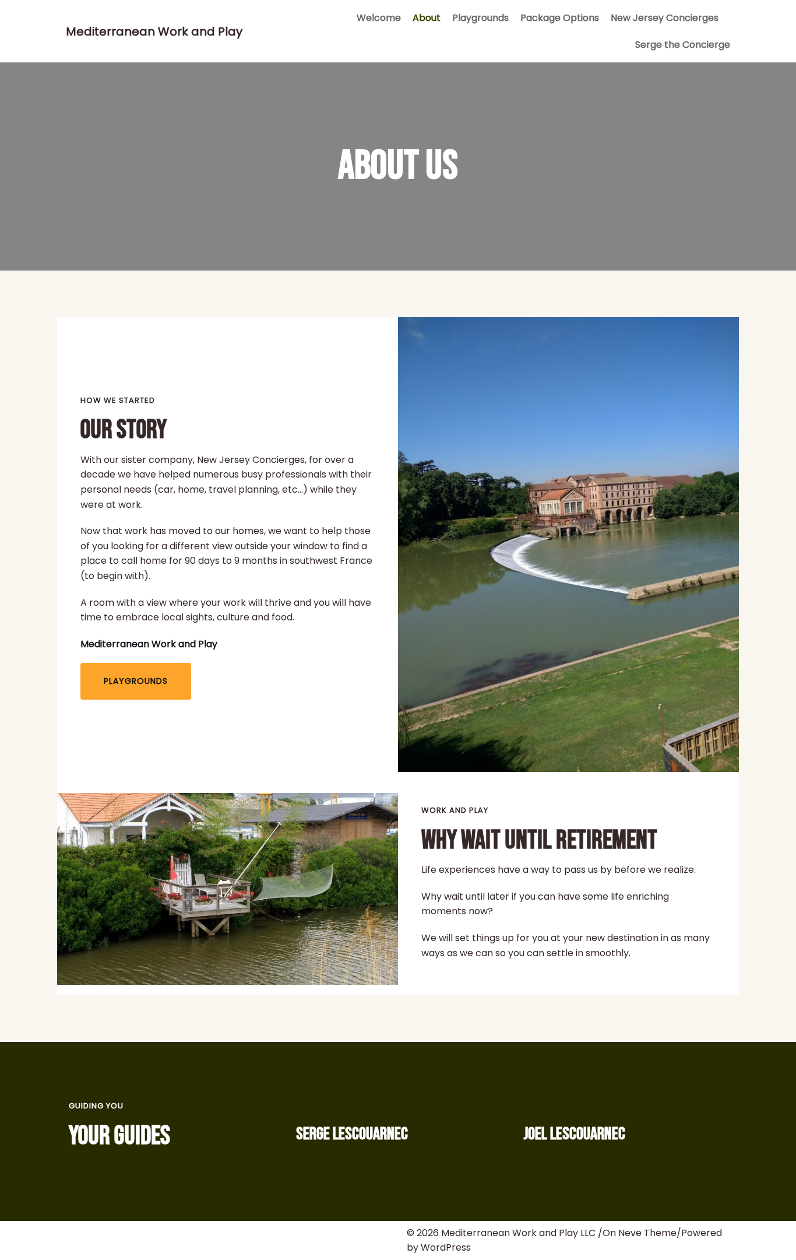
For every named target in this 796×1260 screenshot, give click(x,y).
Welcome (379, 17)
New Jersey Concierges (664, 17)
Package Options (559, 17)
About (427, 17)
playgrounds (136, 681)
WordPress (446, 1247)
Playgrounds (480, 17)
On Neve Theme (640, 1233)
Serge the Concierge (682, 44)
